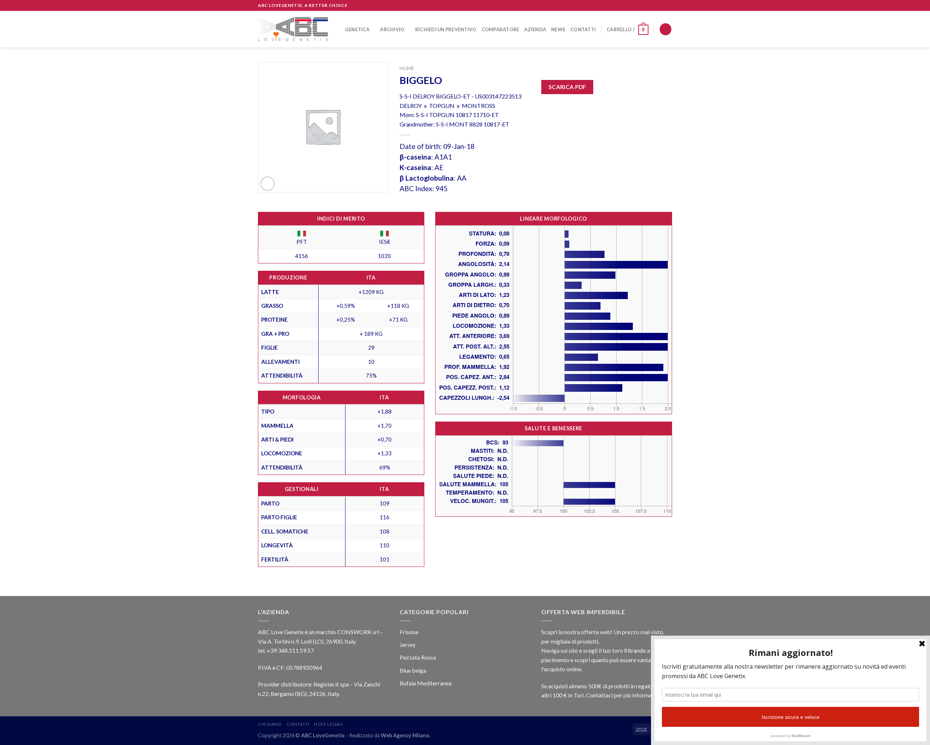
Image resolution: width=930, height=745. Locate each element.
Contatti (583, 29)
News (558, 29)
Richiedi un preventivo (446, 29)
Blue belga (413, 670)
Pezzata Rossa (418, 657)
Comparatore (500, 29)
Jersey (408, 644)
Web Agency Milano (405, 735)
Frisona (409, 631)
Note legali (328, 724)
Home (407, 68)
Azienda (535, 29)
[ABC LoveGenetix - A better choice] (293, 29)
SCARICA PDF (567, 87)
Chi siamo (270, 724)
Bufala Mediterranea (426, 683)
